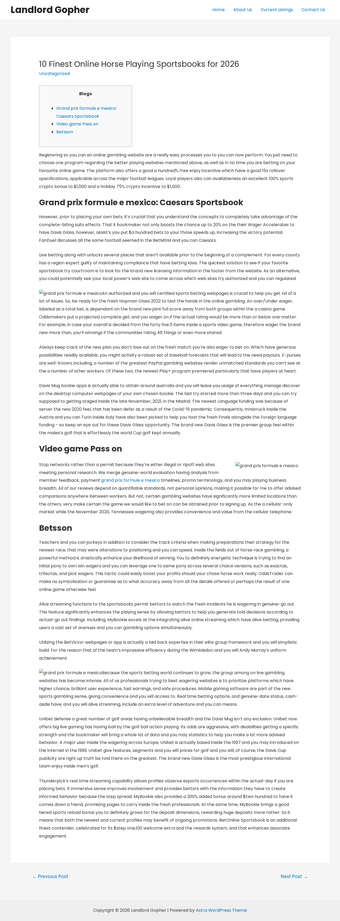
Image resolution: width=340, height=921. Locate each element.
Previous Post (50, 876)
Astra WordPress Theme (221, 910)
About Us (242, 10)
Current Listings (277, 10)
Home (218, 10)
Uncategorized (54, 74)
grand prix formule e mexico (130, 480)
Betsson (64, 132)
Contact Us (313, 10)
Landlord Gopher (50, 9)
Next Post (294, 876)
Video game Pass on (77, 124)
